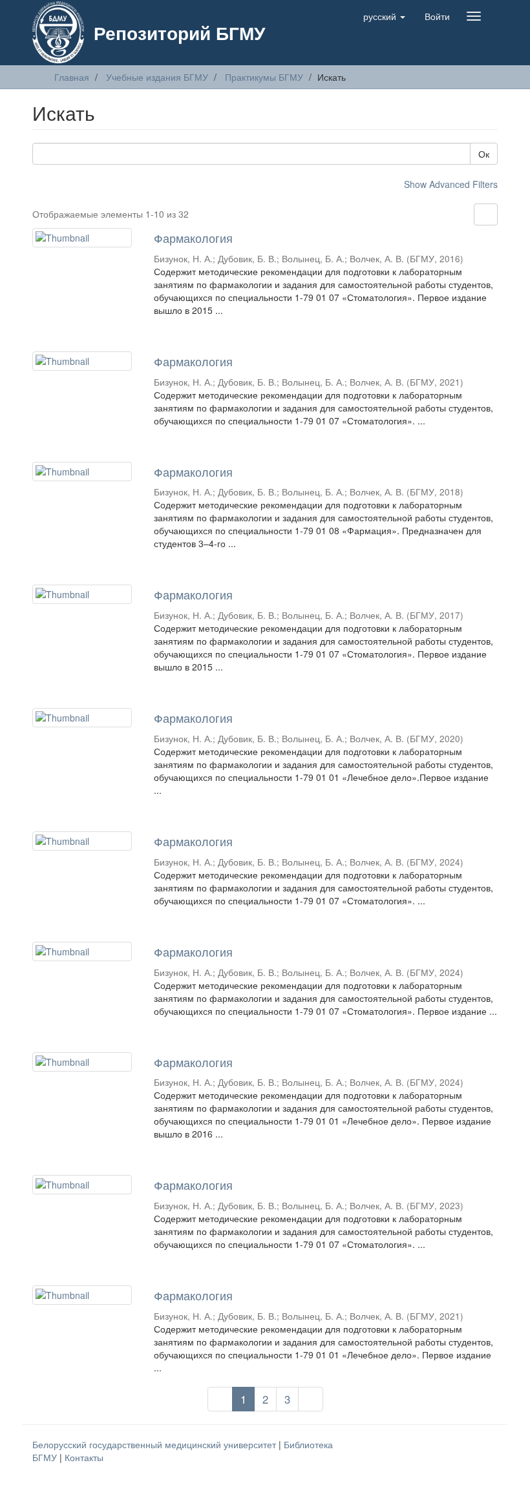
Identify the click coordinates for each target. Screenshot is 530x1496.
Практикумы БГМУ (264, 76)
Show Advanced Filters (451, 184)
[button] (384, 16)
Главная (71, 76)
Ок (483, 153)
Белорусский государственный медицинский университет (155, 1444)
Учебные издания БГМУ (157, 76)
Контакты (84, 1457)
